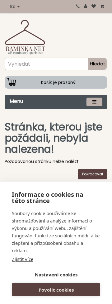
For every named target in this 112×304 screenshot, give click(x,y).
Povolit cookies (56, 290)
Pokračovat (92, 174)
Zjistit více (22, 259)
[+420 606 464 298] (78, 6)
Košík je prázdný (58, 82)
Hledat (97, 63)
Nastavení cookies (56, 274)
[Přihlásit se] (85, 6)
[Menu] (94, 102)
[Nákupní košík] (102, 6)
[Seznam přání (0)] (93, 6)
